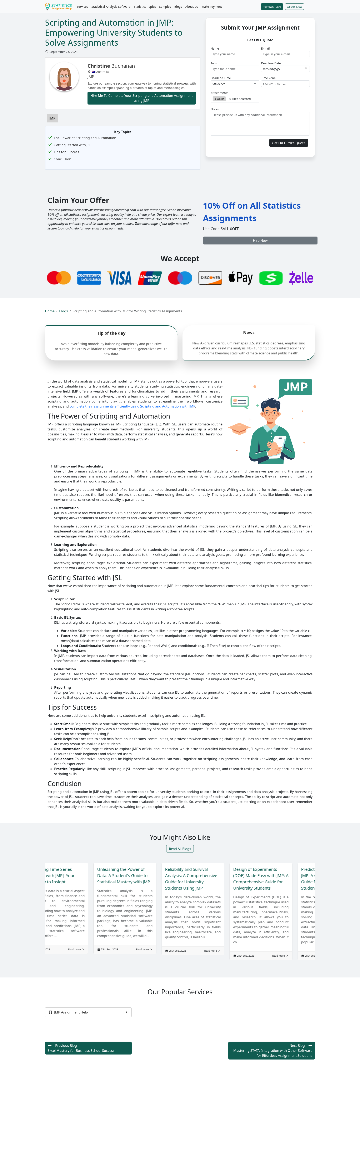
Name (215, 48)
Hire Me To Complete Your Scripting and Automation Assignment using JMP (141, 98)
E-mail (265, 48)
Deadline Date (271, 63)
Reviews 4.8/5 (271, 7)
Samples (165, 7)
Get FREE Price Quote (288, 143)
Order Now (294, 7)
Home (50, 311)
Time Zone (268, 78)
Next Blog (272, 1050)
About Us (191, 7)
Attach (220, 98)
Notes (215, 109)
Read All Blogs (180, 848)
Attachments (219, 93)
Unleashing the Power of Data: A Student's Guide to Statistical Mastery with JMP (62, 875)
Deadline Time (221, 78)
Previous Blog (81, 1048)
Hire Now (260, 240)
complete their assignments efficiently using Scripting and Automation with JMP (132, 406)
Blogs (178, 7)
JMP (52, 118)
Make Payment (211, 7)
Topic (214, 63)
